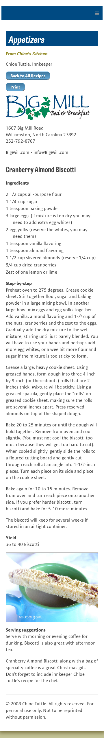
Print (15, 87)
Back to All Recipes (27, 75)
